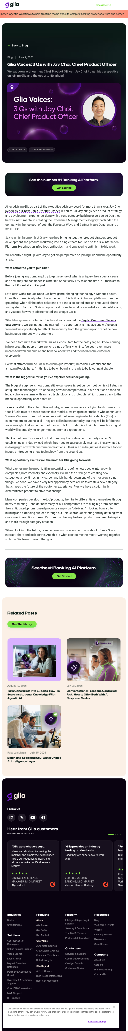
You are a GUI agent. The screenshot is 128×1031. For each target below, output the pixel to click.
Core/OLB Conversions (19, 988)
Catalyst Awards (74, 963)
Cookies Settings (97, 1021)
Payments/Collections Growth (19, 973)
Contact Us (100, 974)
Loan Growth (14, 958)
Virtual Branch (14, 954)
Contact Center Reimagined (15, 942)
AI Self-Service (44, 971)
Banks (10, 920)
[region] (61, 1015)
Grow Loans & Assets (47, 950)
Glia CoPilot (42, 930)
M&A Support (14, 993)
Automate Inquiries (46, 946)
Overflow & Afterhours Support (19, 982)
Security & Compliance (77, 928)
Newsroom (100, 939)
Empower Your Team (47, 955)
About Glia (99, 960)
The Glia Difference (75, 933)
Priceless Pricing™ (104, 969)
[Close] (114, 1006)
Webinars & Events (104, 925)
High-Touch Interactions (49, 976)
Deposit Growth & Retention (16, 965)
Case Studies (101, 944)
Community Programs (77, 958)
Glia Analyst (42, 935)
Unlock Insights (44, 960)
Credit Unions (14, 925)
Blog (96, 920)
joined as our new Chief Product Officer (32, 211)
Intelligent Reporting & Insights (77, 922)
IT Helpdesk (13, 998)
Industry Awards (103, 934)
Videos (98, 929)
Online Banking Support (19, 949)
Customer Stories (74, 968)
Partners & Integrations (77, 938)
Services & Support (75, 954)
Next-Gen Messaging (47, 980)
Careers (98, 964)
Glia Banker (42, 925)
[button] (111, 834)
